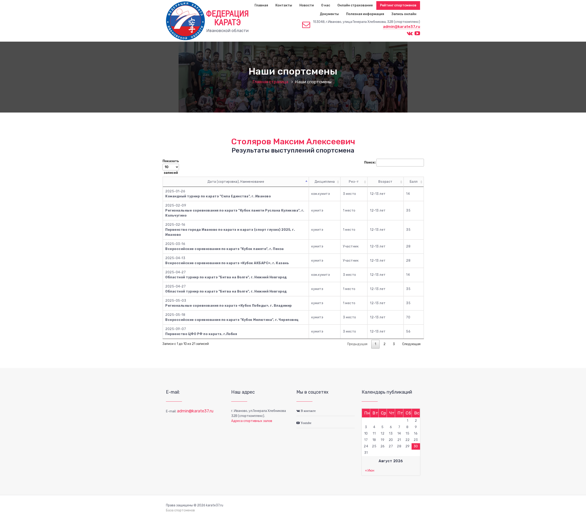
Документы (329, 14)
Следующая (411, 344)
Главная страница (270, 81)
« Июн (369, 471)
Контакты (283, 5)
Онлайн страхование (355, 5)
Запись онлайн (403, 14)
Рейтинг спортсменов (398, 5)
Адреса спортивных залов (251, 421)
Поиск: (370, 162)
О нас (325, 5)
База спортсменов (180, 510)
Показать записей (171, 167)
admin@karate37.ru (401, 26)
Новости (306, 5)
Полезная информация (365, 14)
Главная (261, 5)
